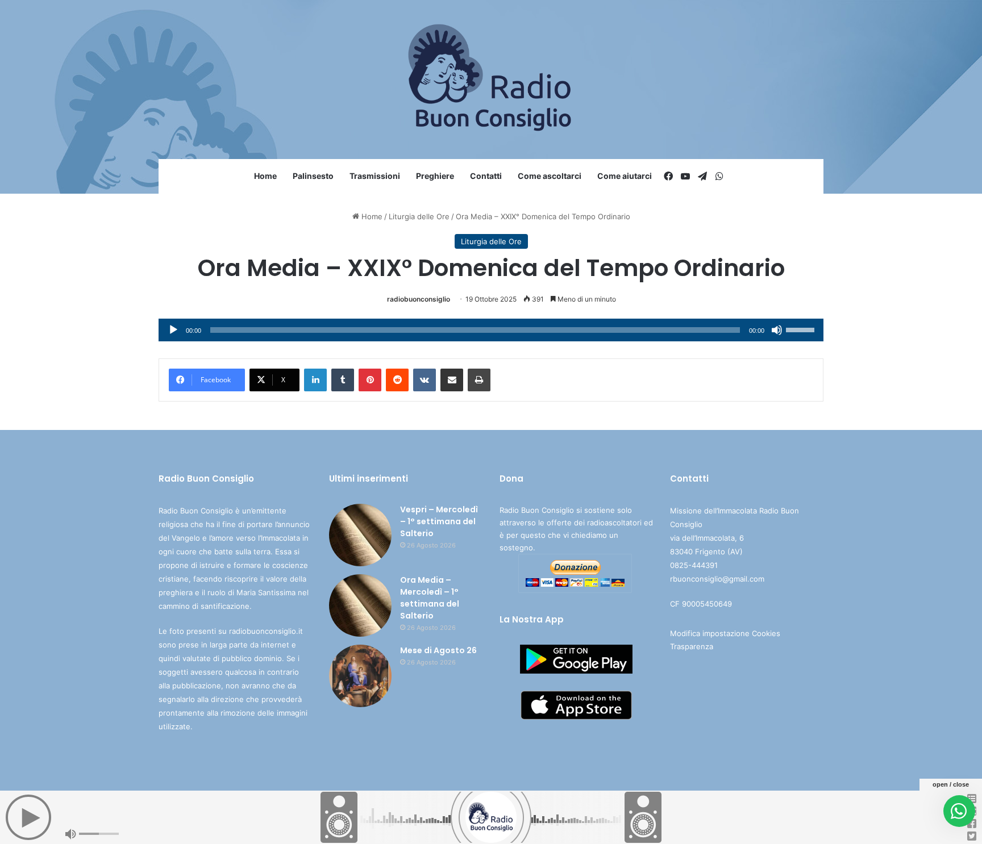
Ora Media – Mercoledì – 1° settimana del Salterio (429, 597)
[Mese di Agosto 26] (360, 676)
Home (265, 176)
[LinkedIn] (315, 380)
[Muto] (777, 330)
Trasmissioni (374, 176)
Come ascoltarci (549, 176)
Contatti (486, 176)
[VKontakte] (424, 380)
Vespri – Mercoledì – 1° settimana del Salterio (439, 521)
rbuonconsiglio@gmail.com (717, 578)
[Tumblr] (342, 380)
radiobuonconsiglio (418, 299)
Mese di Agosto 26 (438, 650)
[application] (491, 330)
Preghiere (435, 176)
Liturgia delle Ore (419, 216)
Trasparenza (691, 646)
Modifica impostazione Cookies (725, 633)
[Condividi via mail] (451, 380)
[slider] (802, 329)
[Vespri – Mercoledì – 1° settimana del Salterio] (360, 535)
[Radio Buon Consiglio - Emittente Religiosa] (491, 79)
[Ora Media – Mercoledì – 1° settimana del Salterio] (360, 605)
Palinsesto (313, 176)
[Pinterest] (370, 380)
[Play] (173, 330)
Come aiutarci (624, 176)
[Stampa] (479, 380)
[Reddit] (397, 380)
